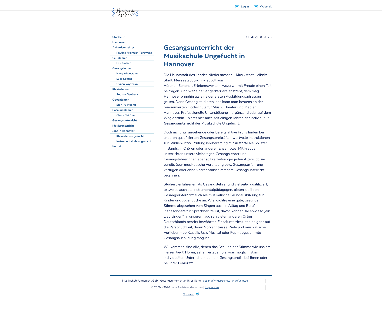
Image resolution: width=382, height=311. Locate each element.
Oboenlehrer (120, 100)
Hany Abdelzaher (127, 73)
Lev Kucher (123, 63)
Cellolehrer (119, 58)
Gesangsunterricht (124, 120)
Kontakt (117, 146)
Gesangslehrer (121, 68)
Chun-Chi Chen (126, 115)
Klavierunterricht (123, 126)
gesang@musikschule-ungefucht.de (225, 281)
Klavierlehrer (120, 89)
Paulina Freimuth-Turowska (134, 53)
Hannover (118, 42)
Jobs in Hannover (123, 131)
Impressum (212, 287)
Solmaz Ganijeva (127, 94)
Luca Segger (124, 79)
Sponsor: (188, 294)
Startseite (118, 37)
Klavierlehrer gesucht (130, 136)
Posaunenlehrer (122, 110)
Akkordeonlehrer (123, 47)
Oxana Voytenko (127, 84)
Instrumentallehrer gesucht (133, 141)
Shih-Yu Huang (126, 105)
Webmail (266, 7)
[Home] (126, 12)
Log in (245, 7)
